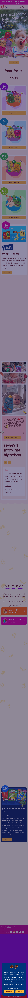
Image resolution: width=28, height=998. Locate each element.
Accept (20, 991)
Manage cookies (13, 988)
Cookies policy (19, 984)
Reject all (9, 991)
